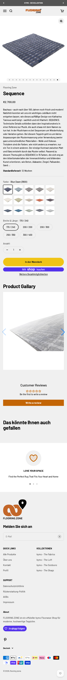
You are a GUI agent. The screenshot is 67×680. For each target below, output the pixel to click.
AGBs (5, 597)
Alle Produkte (9, 554)
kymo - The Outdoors (47, 565)
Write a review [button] (33, 402)
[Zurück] (3, 3)
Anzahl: (6, 243)
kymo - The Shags (45, 570)
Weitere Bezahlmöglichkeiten (33, 274)
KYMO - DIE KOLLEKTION (33, 3)
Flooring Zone (10, 87)
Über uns (7, 559)
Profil (5, 570)
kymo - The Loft (44, 559)
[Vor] (63, 3)
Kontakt (7, 565)
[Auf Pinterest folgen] (5, 640)
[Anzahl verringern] (7, 250)
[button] (63, 332)
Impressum (8, 602)
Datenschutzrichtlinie (13, 586)
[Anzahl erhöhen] (20, 250)
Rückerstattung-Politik (14, 591)
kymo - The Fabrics (46, 554)
